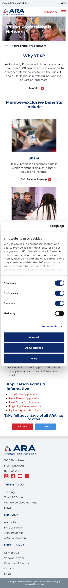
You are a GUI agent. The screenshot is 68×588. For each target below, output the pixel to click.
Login (63, 3)
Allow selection (34, 347)
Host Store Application (24, 402)
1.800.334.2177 (49, 12)
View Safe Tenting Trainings (15, 3)
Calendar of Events (16, 563)
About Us (10, 522)
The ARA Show (13, 497)
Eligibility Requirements (25, 406)
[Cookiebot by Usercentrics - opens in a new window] (49, 227)
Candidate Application (23, 394)
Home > (7, 46)
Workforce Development (20, 503)
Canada (9, 568)
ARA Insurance (13, 533)
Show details (50, 327)
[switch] (59, 293)
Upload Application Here (25, 410)
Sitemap (39, 584)
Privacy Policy (13, 528)
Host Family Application (24, 398)
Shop (7, 574)
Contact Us (11, 553)
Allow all (34, 337)
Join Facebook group (34, 179)
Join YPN (34, 88)
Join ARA (22, 426)
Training (9, 492)
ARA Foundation (15, 538)
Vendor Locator (14, 558)
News (8, 508)
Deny (34, 358)
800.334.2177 (12, 471)
